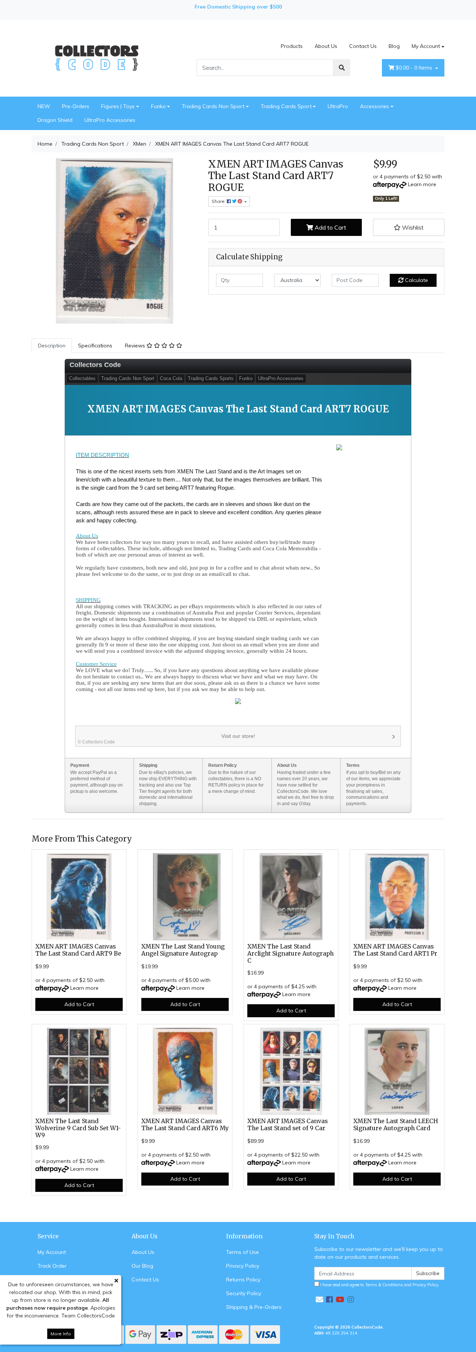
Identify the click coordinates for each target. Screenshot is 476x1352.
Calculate (415, 280)
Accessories (374, 106)
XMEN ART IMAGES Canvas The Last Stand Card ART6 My (185, 1125)
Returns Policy (243, 1279)
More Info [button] (61, 1333)
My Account (426, 46)
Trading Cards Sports (211, 378)
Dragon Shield (55, 120)
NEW (44, 106)
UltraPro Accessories (109, 120)
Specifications (95, 345)
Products (292, 46)
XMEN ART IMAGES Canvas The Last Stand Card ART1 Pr (395, 950)
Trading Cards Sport (286, 106)
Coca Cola (171, 378)
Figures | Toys (118, 106)
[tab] (52, 345)
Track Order (52, 1265)
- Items (415, 67)
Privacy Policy (242, 1265)
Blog (394, 46)
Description (51, 345)
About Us (326, 46)
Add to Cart (329, 227)
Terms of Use (242, 1252)
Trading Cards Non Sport (213, 106)
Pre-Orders (75, 106)
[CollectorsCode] (97, 57)
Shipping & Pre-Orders (254, 1307)
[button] (408, 227)
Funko (158, 106)
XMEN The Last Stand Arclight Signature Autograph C (290, 953)
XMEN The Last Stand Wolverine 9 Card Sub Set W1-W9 (78, 1128)
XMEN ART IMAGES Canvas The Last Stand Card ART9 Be (78, 950)
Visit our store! (166, 739)
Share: (219, 201)
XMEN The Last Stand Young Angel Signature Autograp (183, 950)
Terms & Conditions (384, 1284)
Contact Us (363, 46)
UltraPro (338, 106)
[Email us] (319, 1299)
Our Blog (142, 1265)
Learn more (422, 184)
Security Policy (243, 1293)
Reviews (136, 345)
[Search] (341, 67)
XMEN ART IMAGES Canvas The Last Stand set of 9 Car (287, 1125)
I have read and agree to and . (379, 1284)
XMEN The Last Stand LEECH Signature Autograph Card (395, 1125)
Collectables (82, 378)
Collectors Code (95, 365)
